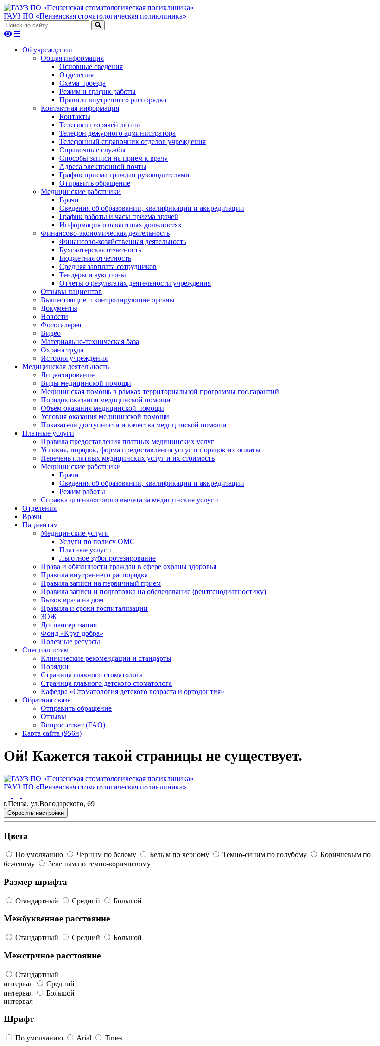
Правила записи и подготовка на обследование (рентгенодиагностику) (153, 591)
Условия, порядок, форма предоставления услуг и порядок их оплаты (150, 450)
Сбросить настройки (35, 812)
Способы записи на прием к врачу (113, 158)
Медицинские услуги (75, 533)
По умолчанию (39, 854)
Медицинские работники (81, 191)
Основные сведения (91, 66)
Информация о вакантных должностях (120, 225)
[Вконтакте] (8, 795)
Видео (51, 333)
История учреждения (74, 358)
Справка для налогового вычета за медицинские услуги (129, 500)
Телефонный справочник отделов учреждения (132, 141)
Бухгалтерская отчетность (100, 250)
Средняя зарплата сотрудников (108, 266)
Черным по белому (106, 854)
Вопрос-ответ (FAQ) (73, 725)
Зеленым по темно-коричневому (98, 864)
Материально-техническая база (90, 341)
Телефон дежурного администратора (117, 133)
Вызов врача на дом (72, 600)
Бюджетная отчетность (95, 258)
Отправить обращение (94, 183)
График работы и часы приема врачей (118, 216)
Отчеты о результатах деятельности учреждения (135, 283)
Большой (127, 901)
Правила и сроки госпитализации (94, 608)
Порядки (55, 666)
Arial (84, 1038)
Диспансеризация (69, 625)
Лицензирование (68, 375)
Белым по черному (179, 854)
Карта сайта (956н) (52, 733)
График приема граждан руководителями (124, 175)
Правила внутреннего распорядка (112, 100)
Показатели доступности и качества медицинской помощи (134, 425)
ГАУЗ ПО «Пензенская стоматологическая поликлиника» (95, 16)
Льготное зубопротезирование (107, 558)
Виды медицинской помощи (86, 383)
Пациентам (40, 525)
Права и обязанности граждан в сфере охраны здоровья (128, 566)
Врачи (69, 200)
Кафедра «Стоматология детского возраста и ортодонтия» (132, 691)
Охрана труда (62, 350)
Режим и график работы (97, 91)
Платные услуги (48, 433)
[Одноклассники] (17, 795)
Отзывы (53, 716)
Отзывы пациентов (71, 291)
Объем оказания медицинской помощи (102, 408)
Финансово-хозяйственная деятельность (122, 241)
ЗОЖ (49, 616)
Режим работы (82, 491)
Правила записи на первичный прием (101, 583)
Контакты (74, 116)
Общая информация (72, 58)
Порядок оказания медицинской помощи (106, 400)
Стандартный (36, 901)
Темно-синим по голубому (265, 854)
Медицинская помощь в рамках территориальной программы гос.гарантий (160, 391)
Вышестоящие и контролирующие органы (108, 300)
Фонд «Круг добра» (72, 633)
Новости (54, 316)
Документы (59, 308)
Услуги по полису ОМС (97, 541)
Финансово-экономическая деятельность (105, 233)
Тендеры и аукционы (92, 275)
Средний (86, 901)
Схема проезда (82, 83)
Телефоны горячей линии (99, 125)
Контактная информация (80, 108)
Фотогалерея (61, 325)
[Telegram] (26, 795)
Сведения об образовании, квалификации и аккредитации (151, 208)
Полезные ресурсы (70, 641)
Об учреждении (47, 50)
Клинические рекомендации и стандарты (106, 658)
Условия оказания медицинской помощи (105, 416)
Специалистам (45, 650)
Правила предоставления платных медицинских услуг (127, 441)
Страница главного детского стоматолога (106, 683)
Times (112, 1038)
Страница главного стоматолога (92, 675)
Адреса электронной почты (102, 166)
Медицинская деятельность (65, 366)
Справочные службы (92, 150)
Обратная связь (46, 700)
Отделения (76, 75)
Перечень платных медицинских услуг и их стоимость (128, 458)
